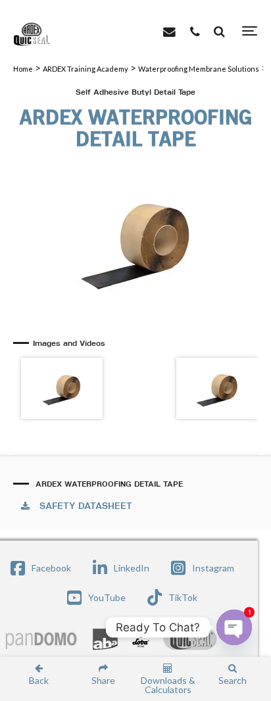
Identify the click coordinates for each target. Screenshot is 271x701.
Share (103, 680)
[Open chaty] (234, 627)
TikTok (182, 597)
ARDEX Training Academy (85, 68)
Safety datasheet (85, 506)
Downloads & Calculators (168, 684)
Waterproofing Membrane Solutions (198, 68)
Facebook (51, 567)
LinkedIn (131, 567)
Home (23, 68)
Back (39, 680)
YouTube (107, 597)
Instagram (213, 567)
